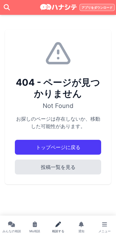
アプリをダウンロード (97, 8)
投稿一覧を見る (58, 167)
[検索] (7, 7)
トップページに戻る (58, 147)
